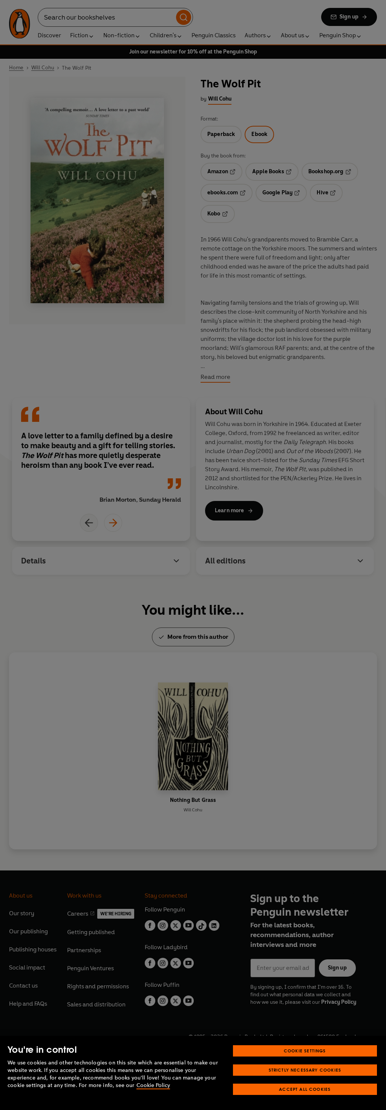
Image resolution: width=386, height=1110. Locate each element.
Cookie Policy (153, 1085)
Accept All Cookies (305, 1089)
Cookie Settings (305, 1051)
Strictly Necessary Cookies (305, 1070)
